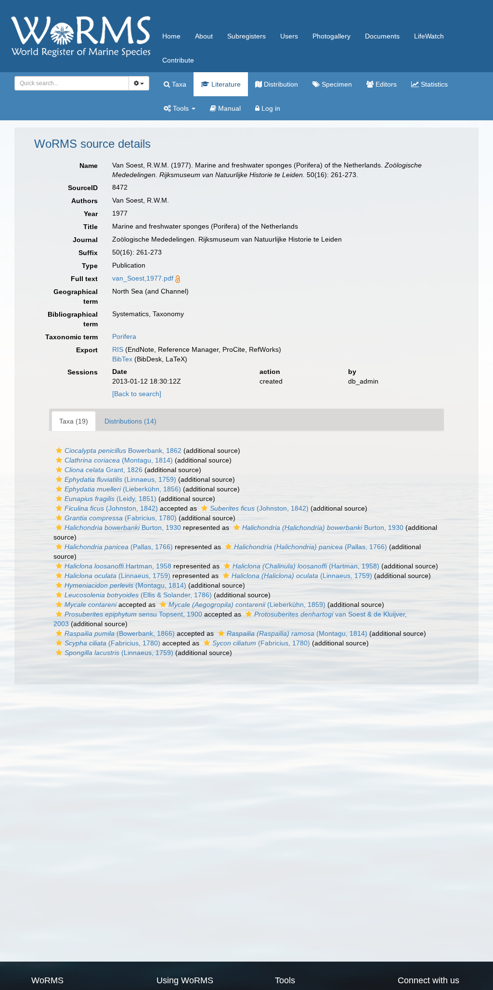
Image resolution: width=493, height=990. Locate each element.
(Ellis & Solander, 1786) (138, 595)
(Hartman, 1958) (306, 566)
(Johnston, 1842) (111, 508)
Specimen (336, 84)
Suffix (88, 253)
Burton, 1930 (123, 527)
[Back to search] (136, 394)
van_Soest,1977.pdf (142, 278)
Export (87, 350)
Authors (84, 201)
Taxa (178, 84)
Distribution (280, 84)
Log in (269, 108)
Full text (84, 279)
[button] (59, 450)
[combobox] (71, 83)
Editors (385, 84)
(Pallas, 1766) (119, 547)
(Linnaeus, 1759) (120, 479)
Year (91, 214)
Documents (382, 36)
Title (90, 227)
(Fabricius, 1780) (121, 518)
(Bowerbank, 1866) (120, 633)
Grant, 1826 (104, 470)
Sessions (82, 372)
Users (289, 36)
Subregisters (246, 36)
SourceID (83, 188)
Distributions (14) (130, 421)
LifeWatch (429, 36)
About (204, 36)
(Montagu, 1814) (119, 460)
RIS (117, 349)
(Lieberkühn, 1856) (123, 489)
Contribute (178, 60)
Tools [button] (181, 108)
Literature (225, 84)
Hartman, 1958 (118, 566)
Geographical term (75, 296)
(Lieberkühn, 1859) (247, 604)
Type (90, 266)
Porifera (124, 336)
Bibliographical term (73, 319)
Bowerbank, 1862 (123, 450)
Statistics (433, 84)
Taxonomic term (71, 337)
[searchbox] (69, 83)
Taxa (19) (73, 421)
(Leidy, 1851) (110, 498)
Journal (85, 240)
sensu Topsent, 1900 (133, 614)
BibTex (122, 359)
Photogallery (331, 36)
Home (171, 36)
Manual (228, 108)
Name (88, 165)
